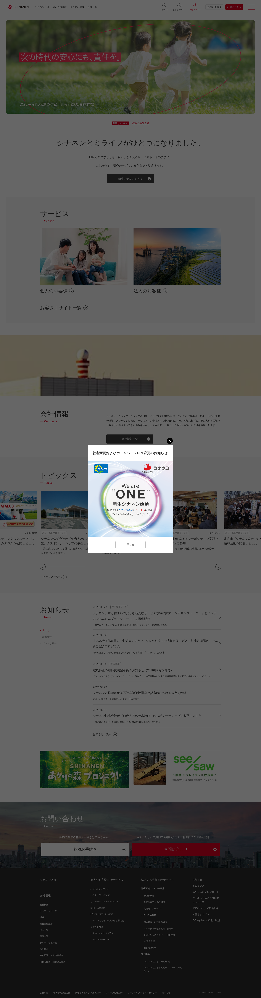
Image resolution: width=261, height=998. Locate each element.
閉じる (130, 544)
